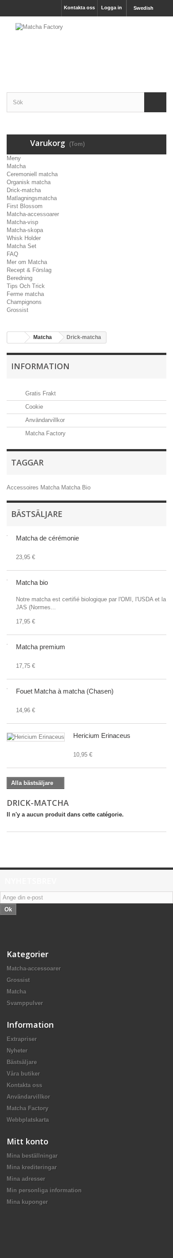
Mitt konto (27, 1141)
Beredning (19, 278)
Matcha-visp (22, 222)
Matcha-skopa (25, 230)
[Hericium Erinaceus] (36, 737)
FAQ (12, 254)
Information (40, 366)
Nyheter (17, 1050)
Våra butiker (23, 1073)
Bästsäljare (37, 514)
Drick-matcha (24, 190)
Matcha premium (40, 647)
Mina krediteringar (32, 1167)
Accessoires (23, 487)
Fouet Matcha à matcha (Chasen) (65, 691)
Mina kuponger (27, 1202)
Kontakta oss (79, 7)
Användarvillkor (44, 420)
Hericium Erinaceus (101, 735)
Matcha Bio (75, 487)
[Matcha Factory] (86, 46)
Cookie (33, 406)
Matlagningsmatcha (32, 198)
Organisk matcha (29, 182)
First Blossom (25, 206)
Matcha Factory (45, 433)
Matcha (16, 166)
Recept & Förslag (29, 270)
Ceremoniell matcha (32, 174)
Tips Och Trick (26, 286)
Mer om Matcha (27, 262)
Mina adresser (26, 1178)
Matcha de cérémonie (47, 538)
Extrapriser (22, 1039)
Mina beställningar (32, 1155)
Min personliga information (44, 1190)
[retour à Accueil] (16, 337)
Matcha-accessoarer (33, 214)
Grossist (17, 310)
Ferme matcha (25, 294)
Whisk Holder (24, 238)
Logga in (111, 7)
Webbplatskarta (28, 1119)
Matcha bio (32, 582)
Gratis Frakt (40, 393)
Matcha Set (21, 246)
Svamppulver (25, 1003)
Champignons (24, 302)
